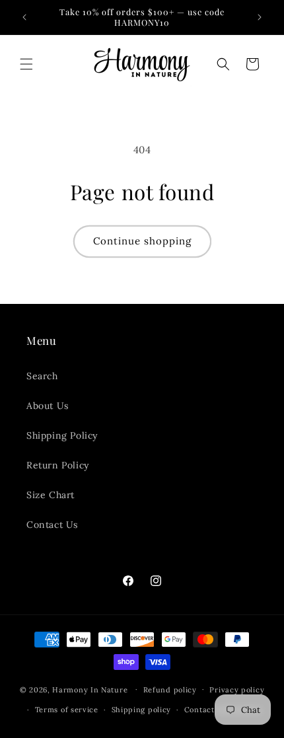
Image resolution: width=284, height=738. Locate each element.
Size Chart (50, 495)
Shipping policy (142, 709)
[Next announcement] (259, 17)
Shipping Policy (62, 435)
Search (42, 376)
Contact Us (52, 525)
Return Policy (57, 465)
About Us (47, 406)
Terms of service (66, 709)
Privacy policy (236, 689)
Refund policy (170, 689)
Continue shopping (142, 241)
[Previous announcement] (24, 17)
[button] (26, 64)
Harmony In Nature (89, 689)
